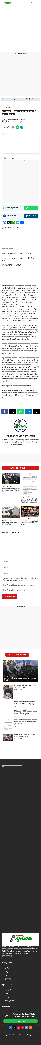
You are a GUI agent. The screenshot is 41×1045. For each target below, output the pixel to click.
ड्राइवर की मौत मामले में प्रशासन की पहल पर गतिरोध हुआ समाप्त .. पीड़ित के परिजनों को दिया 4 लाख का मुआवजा (25, 712)
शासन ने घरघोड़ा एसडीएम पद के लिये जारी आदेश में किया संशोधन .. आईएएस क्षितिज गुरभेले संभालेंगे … (29, 501)
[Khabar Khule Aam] (7, 3)
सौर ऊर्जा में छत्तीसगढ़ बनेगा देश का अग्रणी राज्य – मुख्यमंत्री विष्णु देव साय (11, 490)
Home (3, 99)
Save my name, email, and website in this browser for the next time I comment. (21, 579)
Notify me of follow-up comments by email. (19, 585)
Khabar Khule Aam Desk (18, 119)
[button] (32, 3)
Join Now (32, 208)
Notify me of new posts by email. (15, 590)
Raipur (8, 99)
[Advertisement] (20, 31)
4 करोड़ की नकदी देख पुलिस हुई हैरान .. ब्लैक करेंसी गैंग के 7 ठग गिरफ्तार (29, 522)
